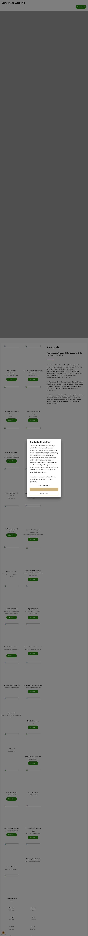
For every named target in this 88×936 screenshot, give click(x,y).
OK (44, 489)
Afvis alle (44, 493)
